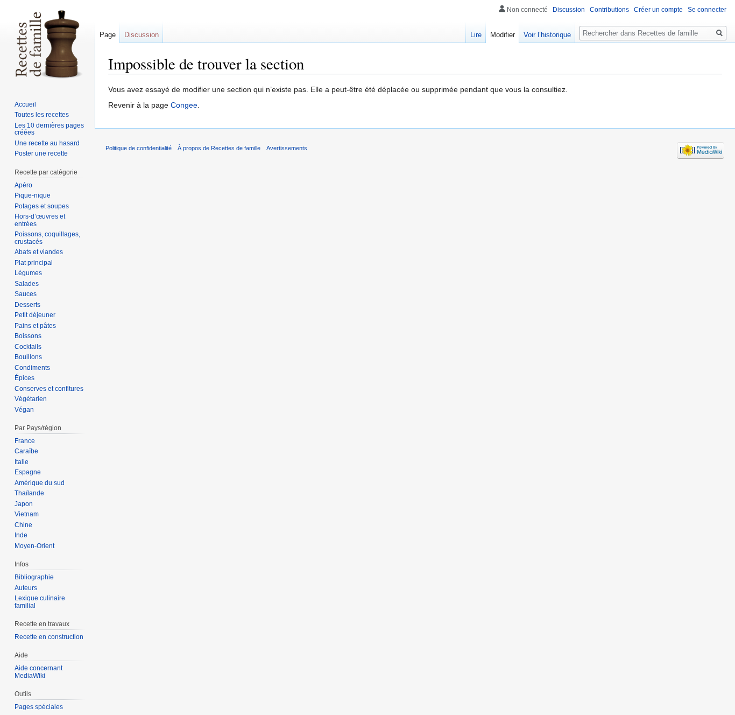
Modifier (502, 35)
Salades (27, 284)
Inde (21, 535)
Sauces (26, 294)
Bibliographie (34, 577)
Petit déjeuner (35, 315)
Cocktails (28, 347)
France (25, 441)
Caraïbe (26, 451)
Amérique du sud (40, 483)
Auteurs (26, 588)
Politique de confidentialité (138, 148)
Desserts (27, 305)
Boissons (28, 336)
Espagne (28, 472)
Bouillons (28, 357)
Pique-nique (33, 195)
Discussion (569, 9)
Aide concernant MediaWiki (38, 671)
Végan (24, 409)
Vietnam (27, 514)
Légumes (28, 273)
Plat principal (34, 263)
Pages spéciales (39, 707)
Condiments (32, 367)
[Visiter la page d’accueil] (47, 43)
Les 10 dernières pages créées (49, 129)
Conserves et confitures (49, 388)
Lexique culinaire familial (40, 601)
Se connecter (707, 9)
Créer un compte (658, 9)
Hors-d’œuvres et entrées (40, 220)
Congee (184, 105)
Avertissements (286, 148)
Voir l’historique (547, 35)
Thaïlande (29, 493)
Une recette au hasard (47, 143)
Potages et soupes (42, 206)
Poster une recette (41, 153)
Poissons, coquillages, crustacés (47, 238)
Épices (24, 378)
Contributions (609, 9)
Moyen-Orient (34, 546)
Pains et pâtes (35, 326)
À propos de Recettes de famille (219, 148)
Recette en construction (49, 637)
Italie (22, 462)
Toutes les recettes (42, 114)
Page (108, 35)
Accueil (25, 104)
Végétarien (31, 399)
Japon (24, 504)
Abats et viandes (39, 252)
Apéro (23, 185)
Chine (23, 525)
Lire (476, 35)
